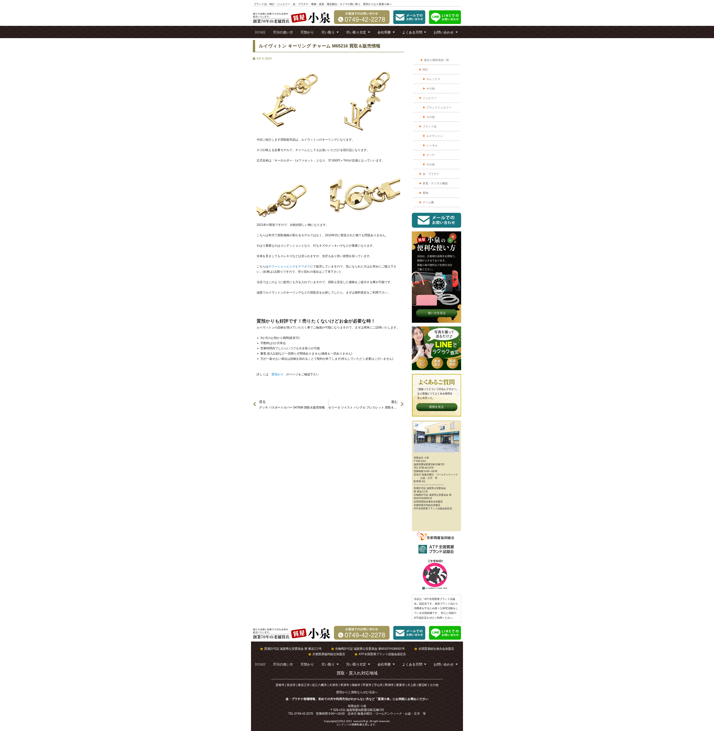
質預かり (307, 32)
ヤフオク (304, 266)
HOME (260, 32)
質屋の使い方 (283, 32)
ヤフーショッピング (281, 266)
